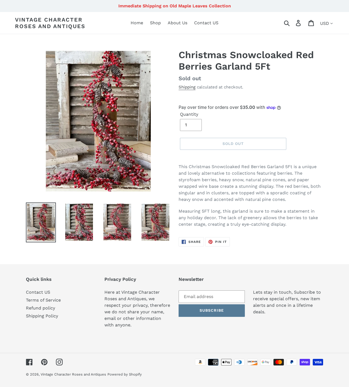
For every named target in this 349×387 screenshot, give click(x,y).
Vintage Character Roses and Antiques (50, 22)
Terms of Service (43, 300)
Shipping (187, 87)
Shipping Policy (42, 315)
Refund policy (40, 308)
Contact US (38, 292)
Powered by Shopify (124, 374)
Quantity (189, 114)
